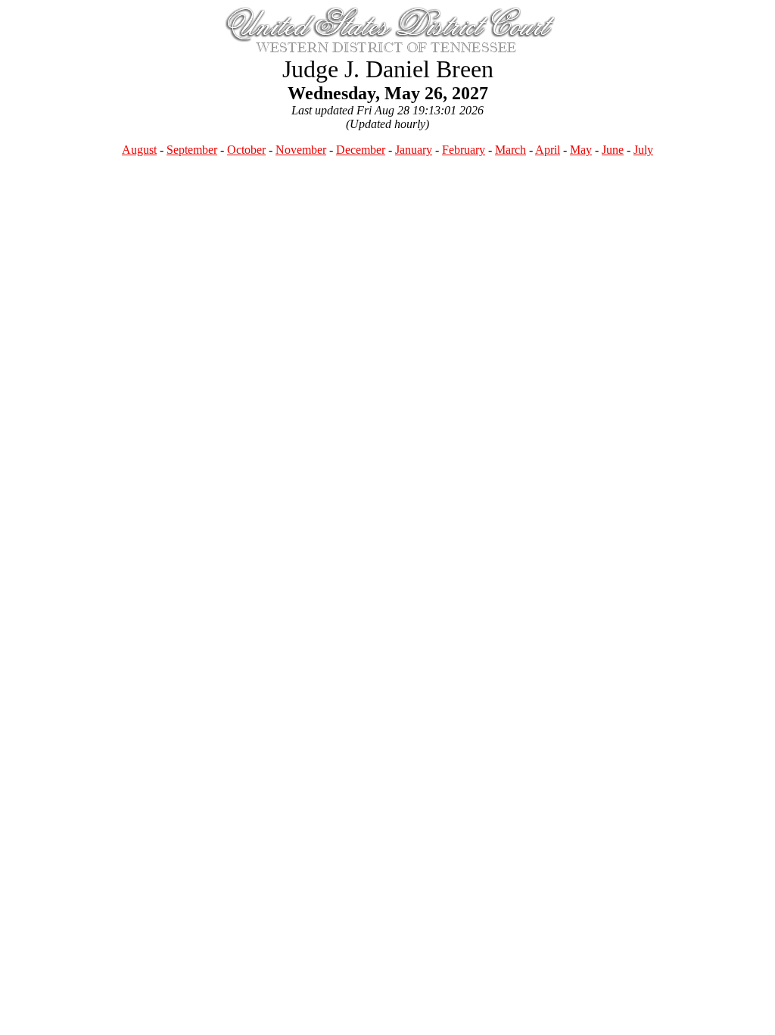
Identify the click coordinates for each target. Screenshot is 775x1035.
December (360, 149)
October (246, 149)
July (643, 149)
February (463, 149)
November (300, 149)
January (413, 149)
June (613, 149)
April (547, 149)
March (510, 149)
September (192, 149)
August (139, 149)
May (581, 149)
